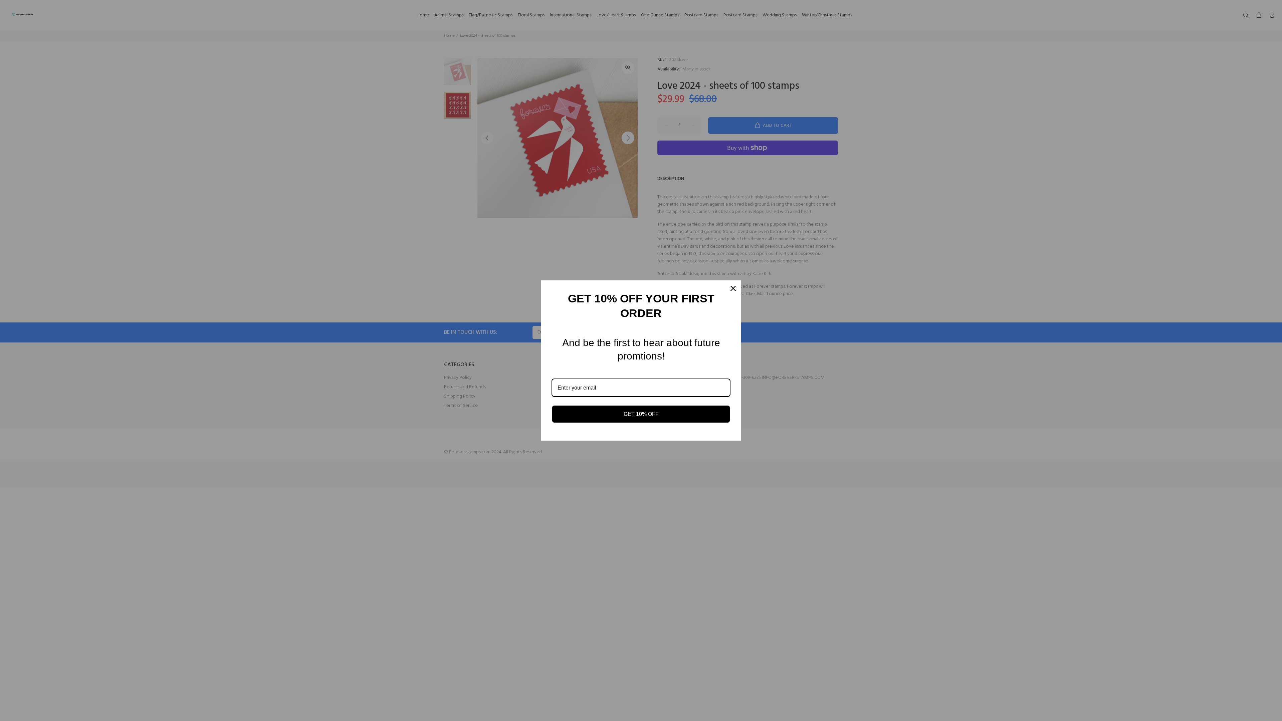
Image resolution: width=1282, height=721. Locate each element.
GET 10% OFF (641, 414)
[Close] (733, 288)
